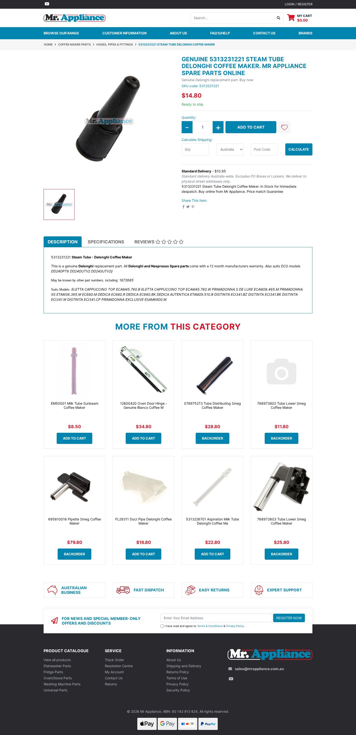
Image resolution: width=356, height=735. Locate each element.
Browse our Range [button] (61, 33)
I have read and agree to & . (205, 626)
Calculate (298, 149)
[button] (284, 127)
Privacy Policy (235, 626)
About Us (178, 33)
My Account (114, 672)
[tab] (63, 241)
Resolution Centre (119, 666)
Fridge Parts (53, 672)
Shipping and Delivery (183, 666)
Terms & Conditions (210, 626)
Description (62, 241)
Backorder (212, 438)
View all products (57, 660)
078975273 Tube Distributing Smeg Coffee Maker (212, 405)
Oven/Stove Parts (58, 678)
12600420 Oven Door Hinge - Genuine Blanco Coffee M (143, 405)
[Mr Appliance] (74, 17)
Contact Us (114, 678)
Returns (111, 684)
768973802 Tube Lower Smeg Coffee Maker (281, 405)
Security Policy (178, 690)
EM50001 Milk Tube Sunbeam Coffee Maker (74, 405)
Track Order (114, 660)
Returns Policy (177, 672)
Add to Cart (251, 127)
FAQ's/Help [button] (220, 33)
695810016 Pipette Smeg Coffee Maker (74, 521)
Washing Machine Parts (62, 684)
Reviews (144, 241)
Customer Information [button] (124, 33)
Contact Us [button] (264, 33)
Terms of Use (176, 678)
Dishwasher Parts (57, 666)
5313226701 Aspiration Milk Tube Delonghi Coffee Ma (212, 521)
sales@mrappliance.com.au (259, 668)
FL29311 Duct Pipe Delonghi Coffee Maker (143, 521)
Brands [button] (305, 33)
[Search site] (278, 17)
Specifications (106, 241)
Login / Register (298, 4)
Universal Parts (55, 690)
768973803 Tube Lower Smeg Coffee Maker (281, 521)
